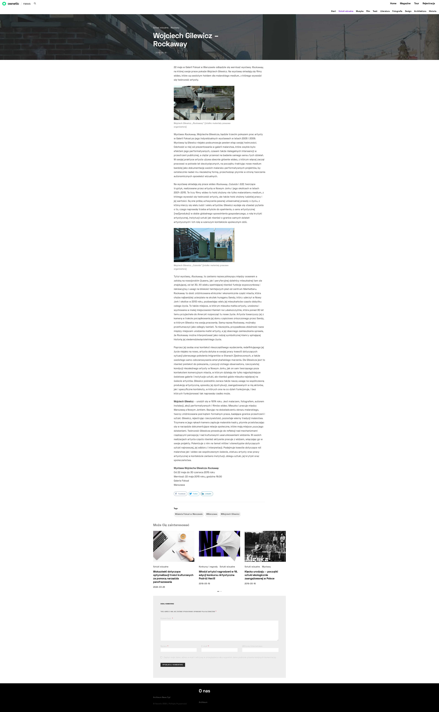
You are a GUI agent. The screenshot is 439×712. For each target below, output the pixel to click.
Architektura (420, 11)
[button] (218, 591)
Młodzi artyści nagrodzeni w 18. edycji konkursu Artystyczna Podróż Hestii (218, 575)
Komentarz (166, 618)
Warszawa (212, 514)
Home (393, 4)
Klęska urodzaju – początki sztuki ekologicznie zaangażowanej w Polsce (261, 575)
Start (333, 11)
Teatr (375, 11)
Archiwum (203, 702)
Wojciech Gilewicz (230, 514)
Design (408, 11)
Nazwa (164, 646)
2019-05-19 (204, 584)
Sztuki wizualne (346, 11)
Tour (416, 4)
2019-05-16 (250, 584)
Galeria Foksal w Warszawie (189, 514)
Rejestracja (429, 4)
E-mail (205, 646)
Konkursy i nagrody (208, 567)
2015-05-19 (160, 53)
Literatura (385, 11)
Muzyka (359, 11)
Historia (432, 11)
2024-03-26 (159, 587)
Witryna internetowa (252, 646)
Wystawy (175, 28)
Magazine (405, 4)
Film (368, 11)
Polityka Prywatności (178, 704)
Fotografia (397, 11)
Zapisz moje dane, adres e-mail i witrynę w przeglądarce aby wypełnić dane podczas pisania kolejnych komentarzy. (220, 657)
